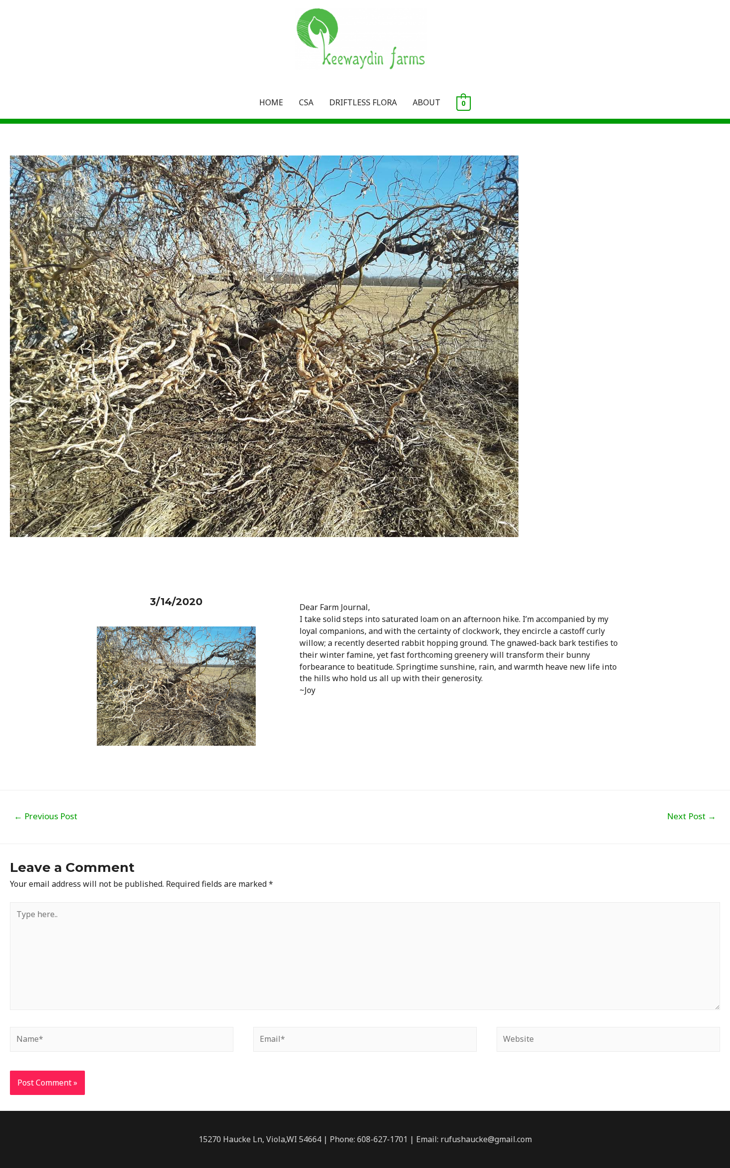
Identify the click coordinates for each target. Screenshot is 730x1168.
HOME (271, 102)
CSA (306, 102)
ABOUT (426, 102)
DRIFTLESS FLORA (363, 102)
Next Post (691, 816)
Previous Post (45, 816)
